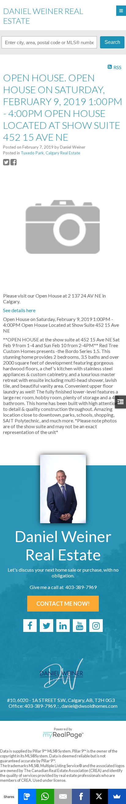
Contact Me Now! (63, 603)
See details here (19, 310)
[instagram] (96, 625)
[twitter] (46, 625)
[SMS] (27, 796)
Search (112, 42)
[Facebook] (81, 796)
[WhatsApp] (45, 796)
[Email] (63, 796)
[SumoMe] (117, 796)
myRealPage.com (63, 735)
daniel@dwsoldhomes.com (89, 706)
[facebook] (30, 625)
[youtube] (79, 625)
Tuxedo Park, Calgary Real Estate (50, 152)
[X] (99, 796)
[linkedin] (63, 625)
